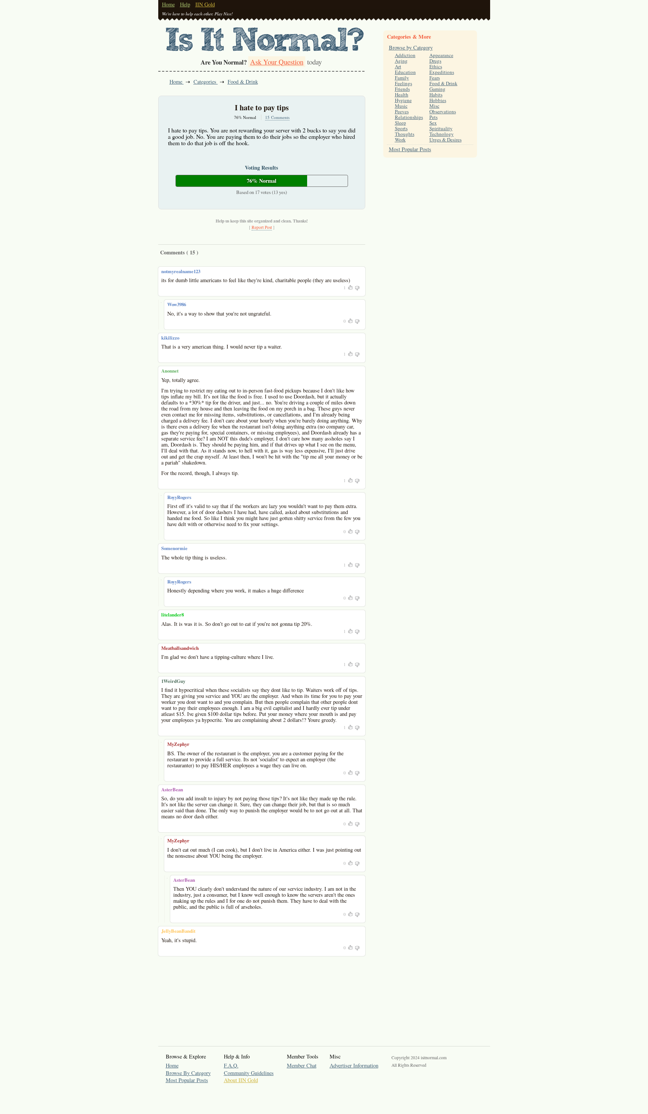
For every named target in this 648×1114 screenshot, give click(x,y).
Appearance (441, 55)
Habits (435, 94)
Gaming (437, 89)
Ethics (435, 66)
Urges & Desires (445, 139)
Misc (434, 105)
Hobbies (437, 100)
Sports (401, 128)
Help (185, 4)
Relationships (409, 117)
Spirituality (441, 128)
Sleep (400, 122)
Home (168, 4)
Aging (401, 60)
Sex (433, 122)
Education (405, 72)
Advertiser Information (354, 1065)
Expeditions (441, 72)
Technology (441, 134)
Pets (433, 117)
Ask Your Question (276, 61)
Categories (206, 81)
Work (400, 139)
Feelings (403, 83)
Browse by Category (411, 47)
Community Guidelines (249, 1072)
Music (401, 105)
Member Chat (301, 1065)
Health (401, 94)
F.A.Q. (231, 1065)
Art (398, 66)
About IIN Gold (241, 1080)
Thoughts (404, 134)
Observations (442, 111)
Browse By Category (188, 1072)
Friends (402, 89)
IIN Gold (205, 4)
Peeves (402, 111)
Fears (434, 77)
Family (402, 77)
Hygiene (403, 100)
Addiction (405, 55)
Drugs (435, 60)
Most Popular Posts (410, 149)
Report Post (262, 227)
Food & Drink (243, 81)
